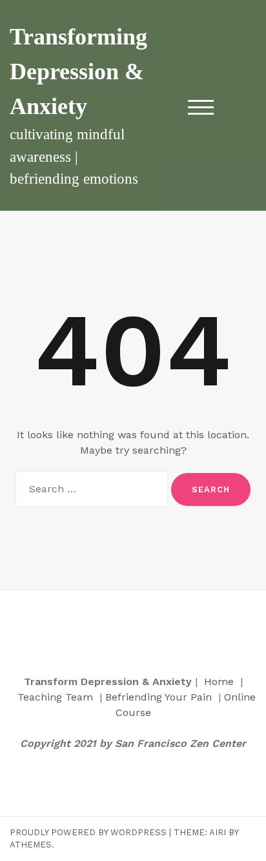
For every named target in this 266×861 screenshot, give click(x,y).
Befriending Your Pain (158, 697)
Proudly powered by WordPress (88, 832)
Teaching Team (55, 697)
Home (219, 681)
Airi (217, 832)
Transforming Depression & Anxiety (78, 71)
